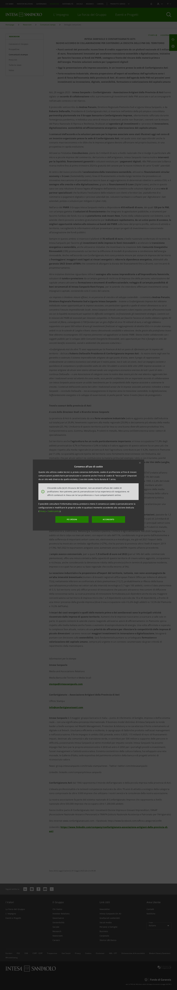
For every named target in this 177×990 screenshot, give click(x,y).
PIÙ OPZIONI (72, 519)
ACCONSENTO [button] (108, 519)
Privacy (42, 511)
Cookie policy (54, 511)
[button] (140, 463)
